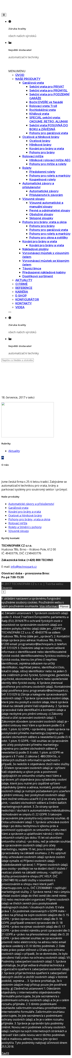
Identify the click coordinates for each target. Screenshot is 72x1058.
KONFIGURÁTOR (27, 299)
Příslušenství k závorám (46, 195)
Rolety (26, 168)
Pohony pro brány (42, 152)
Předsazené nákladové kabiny (44, 272)
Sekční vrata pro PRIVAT (46, 86)
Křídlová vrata (39, 113)
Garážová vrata (33, 82)
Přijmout (64, 606)
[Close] (9, 312)
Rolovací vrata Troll (43, 106)
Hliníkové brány (40, 144)
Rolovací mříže (33, 156)
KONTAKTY (23, 303)
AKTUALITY (23, 280)
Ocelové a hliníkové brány (40, 137)
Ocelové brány (39, 140)
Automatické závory (44, 191)
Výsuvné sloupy (33, 199)
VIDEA (19, 307)
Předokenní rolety (42, 171)
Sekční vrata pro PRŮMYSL (48, 90)
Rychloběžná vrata (42, 110)
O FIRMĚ (21, 284)
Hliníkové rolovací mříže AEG (49, 160)
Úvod (11, 385)
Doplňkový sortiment (37, 276)
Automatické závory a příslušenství (31, 504)
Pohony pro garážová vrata (48, 133)
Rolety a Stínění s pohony (25, 527)
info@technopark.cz (24, 567)
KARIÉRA (21, 291)
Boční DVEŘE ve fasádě (46, 102)
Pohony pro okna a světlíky (48, 237)
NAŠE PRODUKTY (27, 79)
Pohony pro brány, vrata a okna (44, 222)
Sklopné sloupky (41, 218)
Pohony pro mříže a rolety (47, 164)
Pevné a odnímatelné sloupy (49, 210)
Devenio (6, 588)
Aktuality (14, 451)
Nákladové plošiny (35, 249)
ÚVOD (19, 75)
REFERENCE (23, 288)
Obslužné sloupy (41, 214)
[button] (17, 71)
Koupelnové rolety (42, 179)
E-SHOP (21, 295)
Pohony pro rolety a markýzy (49, 175)
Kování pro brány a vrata (46, 148)
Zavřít (5, 1053)
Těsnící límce (31, 268)
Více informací (48, 606)
